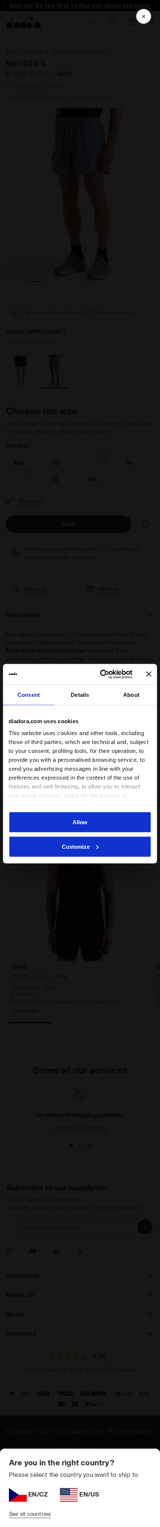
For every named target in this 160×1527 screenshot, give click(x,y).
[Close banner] (148, 674)
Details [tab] (80, 695)
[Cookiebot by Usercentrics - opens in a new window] (100, 674)
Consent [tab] (28, 695)
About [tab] (131, 695)
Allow (80, 822)
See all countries (30, 1514)
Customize (76, 846)
